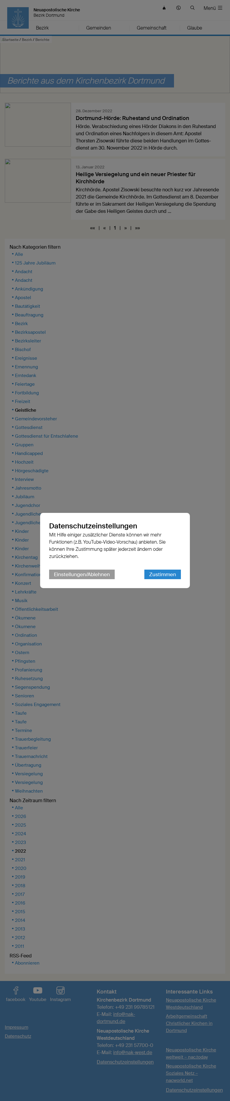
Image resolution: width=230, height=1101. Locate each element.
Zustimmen (162, 574)
